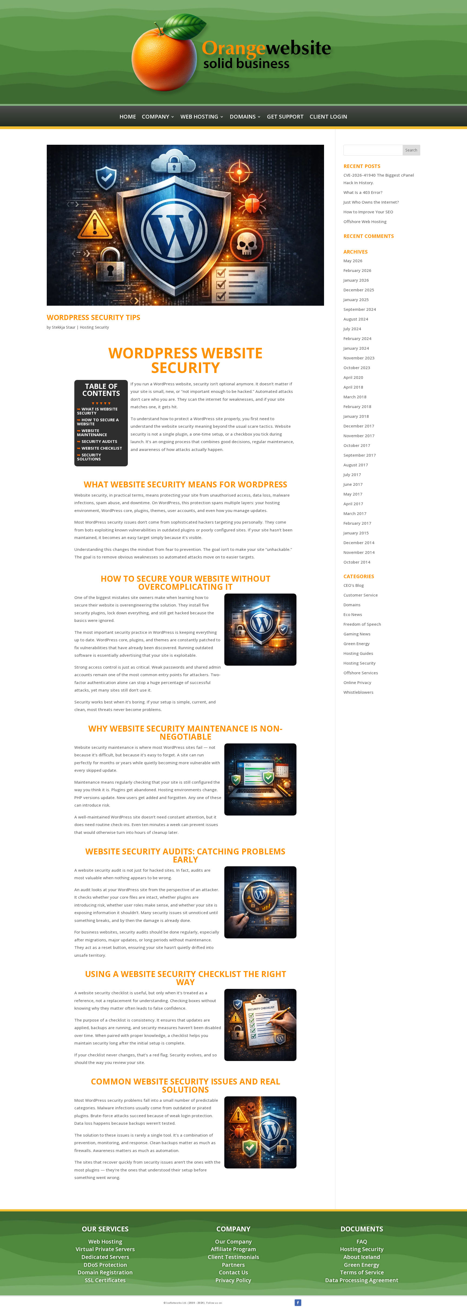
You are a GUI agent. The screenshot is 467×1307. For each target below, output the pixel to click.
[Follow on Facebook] (298, 1302)
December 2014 (358, 542)
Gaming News (357, 633)
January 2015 (356, 532)
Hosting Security (94, 327)
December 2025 (358, 289)
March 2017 (354, 513)
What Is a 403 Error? (362, 192)
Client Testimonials (233, 1257)
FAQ (361, 1241)
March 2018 (354, 396)
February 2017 (357, 523)
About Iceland (361, 1257)
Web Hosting (199, 117)
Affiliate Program (233, 1249)
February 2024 (357, 338)
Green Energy (356, 643)
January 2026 (356, 280)
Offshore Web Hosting (364, 221)
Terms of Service (362, 1272)
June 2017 (353, 484)
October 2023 (356, 367)
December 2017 (358, 426)
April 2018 (353, 387)
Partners (233, 1264)
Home (127, 117)
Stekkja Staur (63, 327)
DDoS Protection (105, 1264)
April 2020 (353, 377)
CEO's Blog (353, 585)
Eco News (352, 614)
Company (155, 117)
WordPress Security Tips (93, 317)
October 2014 (356, 562)
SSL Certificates (105, 1280)
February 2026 (357, 270)
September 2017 (359, 455)
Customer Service (360, 595)
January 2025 (356, 299)
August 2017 (355, 464)
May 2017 (352, 494)
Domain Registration (105, 1272)
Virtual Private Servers (105, 1249)
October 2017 (356, 445)
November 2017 (359, 435)
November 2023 (359, 358)
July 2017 (352, 474)
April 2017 (353, 503)
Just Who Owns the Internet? (371, 202)
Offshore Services (360, 672)
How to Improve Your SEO (368, 211)
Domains (243, 117)
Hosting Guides (358, 653)
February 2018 (357, 406)
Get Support (285, 117)
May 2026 (352, 260)
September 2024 (359, 309)
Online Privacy (357, 682)
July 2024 (352, 328)
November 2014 (359, 552)
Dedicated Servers (105, 1257)
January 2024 (356, 348)
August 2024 (355, 319)
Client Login (328, 117)
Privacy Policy (233, 1280)
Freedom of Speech (362, 624)
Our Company (233, 1241)
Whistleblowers (358, 692)
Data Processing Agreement (361, 1280)
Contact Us (233, 1272)
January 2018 (356, 416)
